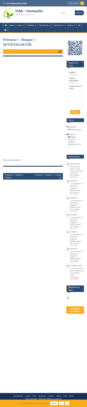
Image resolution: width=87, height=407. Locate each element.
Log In (27, 396)
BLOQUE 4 (74, 198)
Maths (12, 25)
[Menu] (60, 51)
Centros (51, 396)
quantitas (76, 175)
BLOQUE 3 (74, 215)
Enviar (75, 112)
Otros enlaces (74, 3)
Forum (71, 396)
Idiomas (70, 25)
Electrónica (57, 25)
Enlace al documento (12, 160)
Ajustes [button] (54, 403)
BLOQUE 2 (74, 232)
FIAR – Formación (29, 11)
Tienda (58, 396)
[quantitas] (68, 298)
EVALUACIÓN (75, 164)
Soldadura (30, 25)
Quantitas (41, 396)
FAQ (64, 396)
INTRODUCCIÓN (76, 266)
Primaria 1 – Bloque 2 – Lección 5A (48, 176)
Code (19, 25)
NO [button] (61, 403)
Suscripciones (18, 396)
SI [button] (67, 403)
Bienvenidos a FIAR (19, 3)
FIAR (34, 396)
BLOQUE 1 (74, 249)
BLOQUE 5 (74, 181)
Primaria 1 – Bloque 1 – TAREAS (14, 176)
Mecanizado (43, 25)
